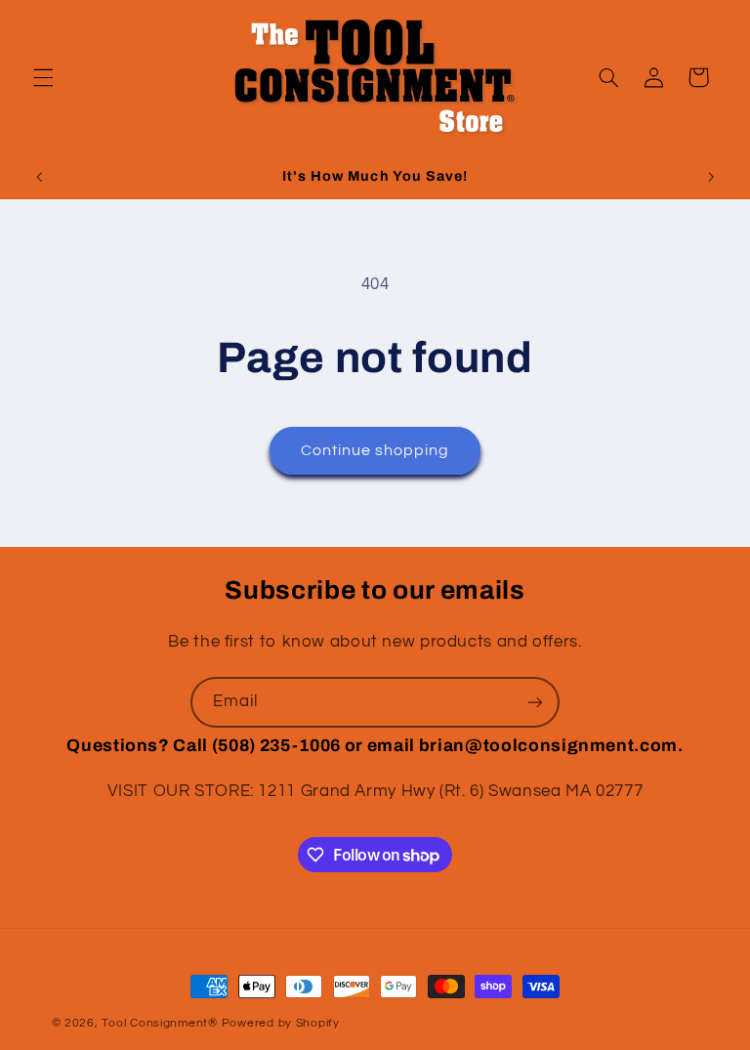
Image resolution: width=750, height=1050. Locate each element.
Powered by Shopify (281, 1023)
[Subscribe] (535, 702)
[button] (43, 77)
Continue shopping (375, 450)
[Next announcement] (710, 176)
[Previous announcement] (39, 176)
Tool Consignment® (160, 1023)
